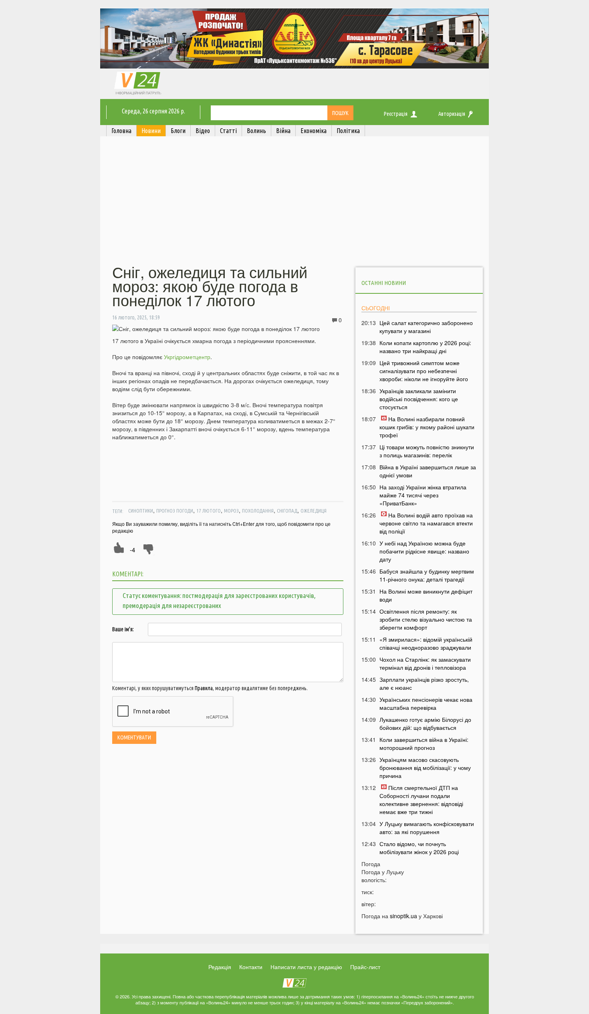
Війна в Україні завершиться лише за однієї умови (427, 471)
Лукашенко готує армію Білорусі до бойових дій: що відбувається (425, 723)
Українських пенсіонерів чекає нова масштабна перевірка (425, 703)
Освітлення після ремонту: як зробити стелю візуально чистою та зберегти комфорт (425, 619)
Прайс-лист (365, 967)
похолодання (258, 510)
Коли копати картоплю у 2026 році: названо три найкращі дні (425, 347)
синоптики (140, 510)
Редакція (219, 967)
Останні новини (383, 282)
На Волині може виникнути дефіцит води (425, 595)
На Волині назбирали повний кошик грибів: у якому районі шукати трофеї (426, 427)
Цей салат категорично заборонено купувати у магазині (426, 327)
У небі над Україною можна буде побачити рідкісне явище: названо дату (424, 551)
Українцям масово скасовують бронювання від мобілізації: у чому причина (425, 767)
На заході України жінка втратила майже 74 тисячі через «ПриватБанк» (422, 495)
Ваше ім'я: (123, 629)
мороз (231, 510)
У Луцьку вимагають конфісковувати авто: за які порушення (426, 828)
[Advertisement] (294, 201)
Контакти (250, 967)
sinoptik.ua (403, 916)
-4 (132, 549)
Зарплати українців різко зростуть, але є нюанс (424, 683)
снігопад (287, 510)
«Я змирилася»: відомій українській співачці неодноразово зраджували (425, 643)
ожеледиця (314, 510)
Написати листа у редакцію (306, 967)
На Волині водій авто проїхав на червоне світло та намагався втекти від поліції (426, 523)
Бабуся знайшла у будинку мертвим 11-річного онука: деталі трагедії (426, 575)
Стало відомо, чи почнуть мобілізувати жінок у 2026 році (419, 848)
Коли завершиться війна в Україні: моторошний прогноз (423, 743)
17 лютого (208, 510)
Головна (121, 130)
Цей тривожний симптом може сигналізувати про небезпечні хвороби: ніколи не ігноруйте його (423, 371)
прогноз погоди (174, 510)
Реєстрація (395, 114)
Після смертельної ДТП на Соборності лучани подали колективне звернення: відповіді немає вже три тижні (421, 800)
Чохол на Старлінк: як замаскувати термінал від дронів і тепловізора (425, 663)
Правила (204, 688)
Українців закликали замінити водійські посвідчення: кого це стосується (418, 399)
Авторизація (451, 114)
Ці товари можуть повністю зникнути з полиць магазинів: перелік (426, 451)
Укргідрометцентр (187, 357)
